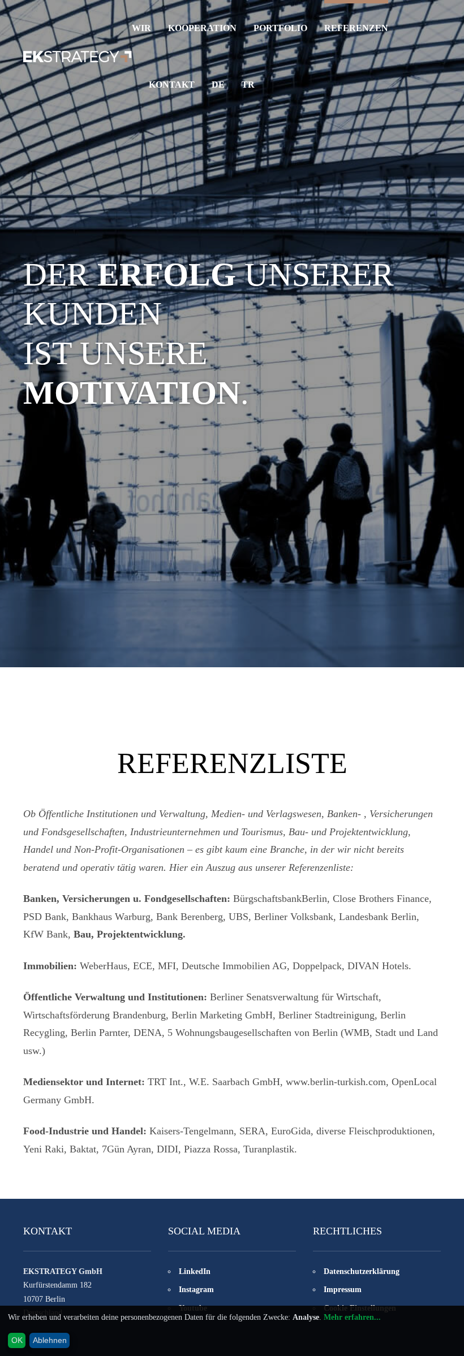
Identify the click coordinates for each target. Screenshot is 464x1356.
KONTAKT (172, 84)
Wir (141, 28)
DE (218, 84)
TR (248, 84)
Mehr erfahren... (352, 1317)
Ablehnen (50, 1340)
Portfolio (280, 28)
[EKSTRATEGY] (77, 56)
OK (17, 1340)
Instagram (196, 1289)
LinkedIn (194, 1271)
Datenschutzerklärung (361, 1271)
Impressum (343, 1289)
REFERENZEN (356, 28)
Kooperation (202, 28)
